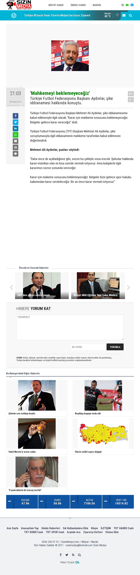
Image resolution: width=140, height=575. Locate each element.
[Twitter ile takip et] (67, 554)
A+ (131, 93)
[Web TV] (127, 5)
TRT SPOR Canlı (55, 532)
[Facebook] (15, 116)
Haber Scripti (67, 562)
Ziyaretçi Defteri (93, 532)
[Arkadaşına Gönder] (15, 141)
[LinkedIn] (15, 128)
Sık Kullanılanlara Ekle (75, 528)
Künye (94, 528)
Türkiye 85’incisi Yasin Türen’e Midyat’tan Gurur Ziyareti (57, 15)
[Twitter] (15, 122)
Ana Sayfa (12, 528)
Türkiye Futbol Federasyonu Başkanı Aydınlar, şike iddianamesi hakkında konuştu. (71, 100)
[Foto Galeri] (132, 5)
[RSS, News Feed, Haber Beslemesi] (73, 554)
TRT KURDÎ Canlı (33, 532)
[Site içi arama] (130, 15)
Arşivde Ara (73, 532)
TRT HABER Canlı (124, 528)
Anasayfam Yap (30, 528)
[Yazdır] (15, 147)
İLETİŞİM (106, 528)
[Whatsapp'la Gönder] (15, 134)
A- (130, 99)
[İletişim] (124, 15)
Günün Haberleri (50, 528)
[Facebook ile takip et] (60, 554)
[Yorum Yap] (15, 153)
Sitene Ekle (112, 532)
